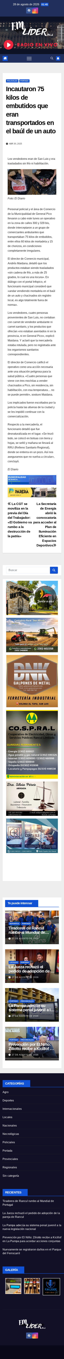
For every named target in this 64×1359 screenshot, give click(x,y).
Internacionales (12, 1108)
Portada (24, 81)
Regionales (10, 1167)
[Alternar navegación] (29, 58)
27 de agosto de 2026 (25, 938)
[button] (52, 58)
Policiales (12, 81)
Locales (14, 962)
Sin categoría (11, 1175)
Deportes (14, 924)
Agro (6, 1092)
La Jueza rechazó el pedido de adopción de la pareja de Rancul (31, 971)
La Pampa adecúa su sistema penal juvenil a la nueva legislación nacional (32, 1009)
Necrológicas (11, 1133)
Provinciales (27, 1001)
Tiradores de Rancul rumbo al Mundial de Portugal (27, 932)
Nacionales (10, 1125)
